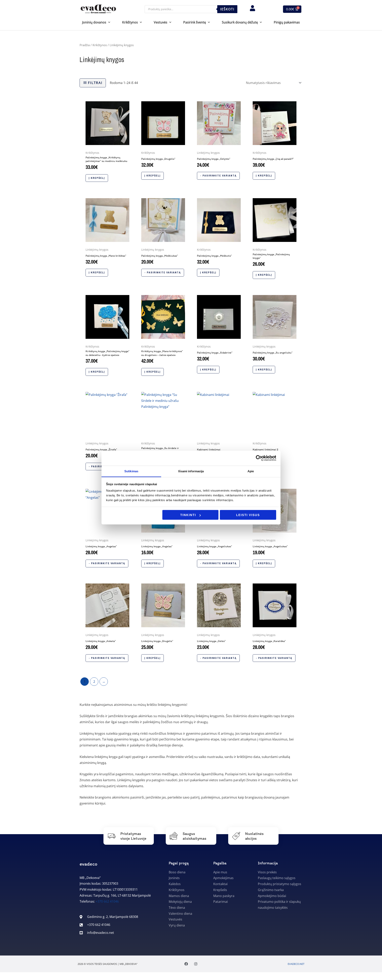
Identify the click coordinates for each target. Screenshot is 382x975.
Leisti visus (248, 515)
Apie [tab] (251, 471)
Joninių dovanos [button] (94, 22)
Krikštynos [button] (130, 22)
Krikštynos (100, 45)
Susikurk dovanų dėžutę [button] (240, 22)
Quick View (107, 145)
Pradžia (85, 45)
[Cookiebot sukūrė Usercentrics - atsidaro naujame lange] (258, 458)
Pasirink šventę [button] (194, 22)
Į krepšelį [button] (97, 178)
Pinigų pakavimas (287, 22)
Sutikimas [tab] (131, 471)
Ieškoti (227, 9)
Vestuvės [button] (160, 22)
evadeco (88, 864)
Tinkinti (188, 515)
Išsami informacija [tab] (191, 471)
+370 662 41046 (107, 901)
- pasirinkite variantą (218, 175)
